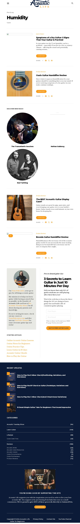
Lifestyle (10, 435)
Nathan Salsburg (57, 146)
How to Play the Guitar (16, 356)
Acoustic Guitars (12, 452)
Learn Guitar (40, 34)
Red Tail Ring (22, 183)
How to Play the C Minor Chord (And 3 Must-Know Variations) (41, 397)
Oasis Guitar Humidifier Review (51, 75)
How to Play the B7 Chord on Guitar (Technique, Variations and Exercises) (42, 386)
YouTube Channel (65, 519)
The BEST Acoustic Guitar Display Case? (52, 200)
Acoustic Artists (12, 447)
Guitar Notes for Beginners (18, 344)
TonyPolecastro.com (17, 318)
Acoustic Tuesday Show (15, 424)
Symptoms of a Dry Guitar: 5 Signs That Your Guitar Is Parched (52, 38)
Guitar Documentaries (14, 454)
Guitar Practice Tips (15, 347)
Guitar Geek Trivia (12, 438)
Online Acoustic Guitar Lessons (20, 340)
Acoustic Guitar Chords (17, 353)
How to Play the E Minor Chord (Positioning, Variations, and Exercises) (41, 376)
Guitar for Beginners (17, 521)
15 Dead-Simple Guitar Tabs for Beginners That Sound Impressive (44, 407)
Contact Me (51, 519)
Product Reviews (41, 71)
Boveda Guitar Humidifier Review (52, 237)
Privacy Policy (38, 519)
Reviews (10, 444)
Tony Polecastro (18, 291)
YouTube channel (22, 320)
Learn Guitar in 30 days (17, 350)
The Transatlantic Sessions (22, 146)
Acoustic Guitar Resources (15, 450)
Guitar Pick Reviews (13, 456)
